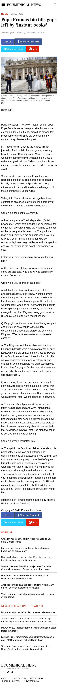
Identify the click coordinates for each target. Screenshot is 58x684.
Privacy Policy (31, 681)
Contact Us (20, 678)
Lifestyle (17, 14)
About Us (6, 678)
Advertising (36, 678)
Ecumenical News (24, 4)
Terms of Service (10, 681)
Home (4, 14)
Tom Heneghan (7, 33)
